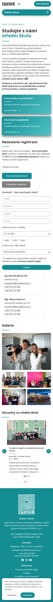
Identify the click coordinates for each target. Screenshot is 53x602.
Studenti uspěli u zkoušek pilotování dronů (26, 449)
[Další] (49, 451)
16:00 (22, 240)
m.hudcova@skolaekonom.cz (17, 306)
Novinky (13, 456)
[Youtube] (30, 560)
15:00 (14, 240)
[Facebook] (22, 560)
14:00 (6, 240)
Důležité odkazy (26, 12)
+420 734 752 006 (12, 310)
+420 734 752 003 (12, 286)
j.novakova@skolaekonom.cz (17, 283)
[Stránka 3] (27, 481)
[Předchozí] (4, 451)
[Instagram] (26, 560)
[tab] (17, 176)
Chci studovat (42, 4)
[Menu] (19, 4)
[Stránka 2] (25, 481)
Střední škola (24, 456)
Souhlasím (27, 595)
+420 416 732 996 (12, 290)
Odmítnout (11, 595)
